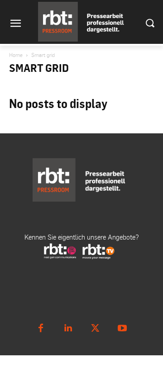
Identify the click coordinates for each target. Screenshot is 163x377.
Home (16, 55)
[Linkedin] (68, 328)
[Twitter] (95, 328)
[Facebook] (40, 328)
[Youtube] (122, 328)
